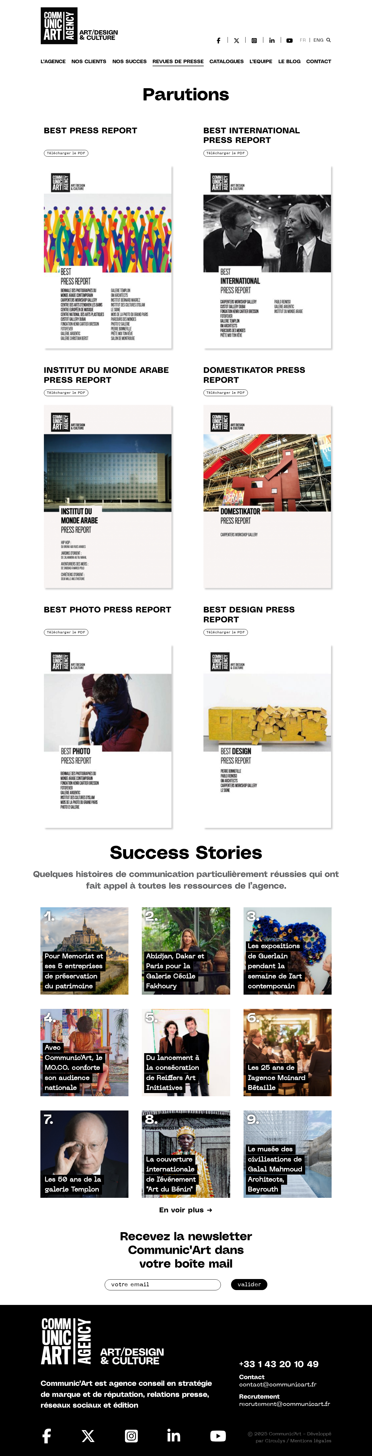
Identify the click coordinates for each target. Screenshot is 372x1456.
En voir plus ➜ (186, 1210)
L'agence (53, 61)
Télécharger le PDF (66, 153)
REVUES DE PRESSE (178, 61)
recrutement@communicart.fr (284, 1404)
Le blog (289, 61)
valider (249, 1285)
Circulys (275, 1441)
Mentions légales (310, 1441)
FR (303, 40)
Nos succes (129, 61)
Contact (318, 61)
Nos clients (88, 61)
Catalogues (227, 61)
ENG (319, 40)
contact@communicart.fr (277, 1385)
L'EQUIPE (261, 61)
